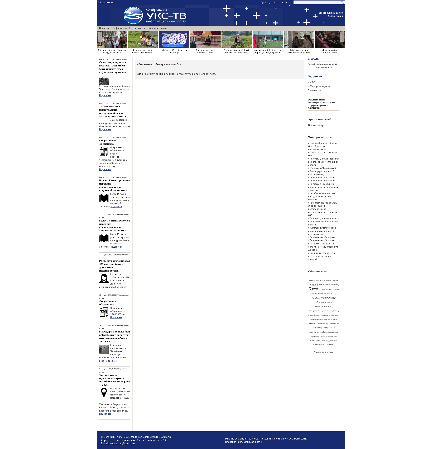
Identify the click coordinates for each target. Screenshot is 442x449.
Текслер (327, 293)
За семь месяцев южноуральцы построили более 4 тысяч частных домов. (113, 111)
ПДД (323, 289)
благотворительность (323, 307)
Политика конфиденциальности (243, 441)
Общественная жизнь (118, 59)
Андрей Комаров (332, 280)
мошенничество (316, 319)
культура (324, 315)
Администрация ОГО (317, 280)
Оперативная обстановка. (107, 142)
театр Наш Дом (322, 340)
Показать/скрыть (318, 125)
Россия (320, 293)
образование (323, 323)
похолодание (314, 332)
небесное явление (330, 319)
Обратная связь (106, 2)
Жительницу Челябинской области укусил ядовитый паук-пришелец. (322, 171)
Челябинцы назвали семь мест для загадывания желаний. (321, 196)
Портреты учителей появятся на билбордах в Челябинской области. (323, 161)
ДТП (316, 284)
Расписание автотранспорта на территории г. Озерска (321, 104)
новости (313, 323)
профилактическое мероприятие (323, 336)
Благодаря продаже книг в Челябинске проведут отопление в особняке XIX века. (114, 336)
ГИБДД (311, 284)
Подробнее (105, 95)
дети (310, 315)
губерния (335, 311)
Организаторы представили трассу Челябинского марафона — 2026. (114, 379)
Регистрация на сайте (330, 12)
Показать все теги (323, 352)
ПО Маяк (329, 289)
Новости (104, 28)
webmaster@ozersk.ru (122, 443)
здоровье (316, 315)
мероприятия (334, 315)
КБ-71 (313, 82)
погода (325, 328)
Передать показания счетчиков (149, 28)
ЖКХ (320, 284)
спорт (312, 340)
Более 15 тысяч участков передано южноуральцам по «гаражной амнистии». (114, 185)
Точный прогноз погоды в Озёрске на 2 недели (331, 64)
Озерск (314, 288)
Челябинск (316, 298)
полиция (332, 328)
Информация (120, 28)
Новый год (334, 284)
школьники (331, 345)
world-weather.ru (324, 67)
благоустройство (315, 311)
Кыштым (326, 284)
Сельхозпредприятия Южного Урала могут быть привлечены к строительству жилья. (113, 67)
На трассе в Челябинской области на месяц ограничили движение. (323, 187)
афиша (329, 302)
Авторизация (335, 16)
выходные (327, 311)
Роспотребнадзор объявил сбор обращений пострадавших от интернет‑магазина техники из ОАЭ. (323, 149)
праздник (323, 332)
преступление (333, 332)
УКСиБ (333, 293)
